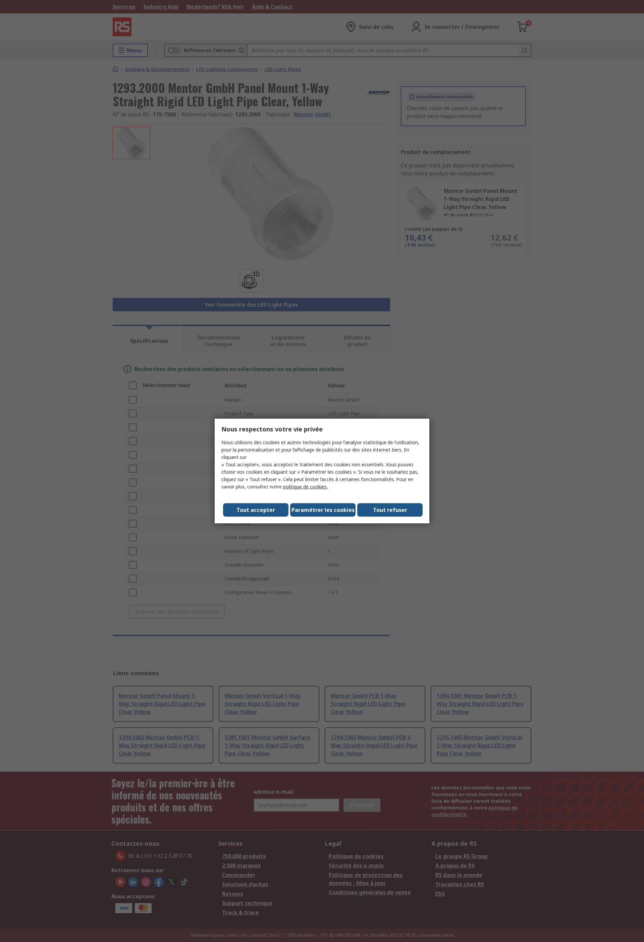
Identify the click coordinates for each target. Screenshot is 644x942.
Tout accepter (255, 510)
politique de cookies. (305, 486)
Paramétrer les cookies (323, 510)
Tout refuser (390, 510)
